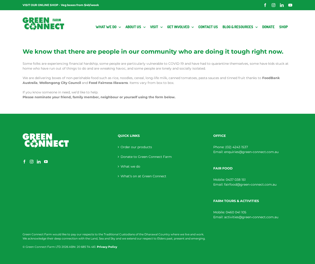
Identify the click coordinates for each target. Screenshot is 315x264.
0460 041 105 (236, 212)
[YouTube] (46, 161)
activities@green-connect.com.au (251, 217)
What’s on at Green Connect (143, 176)
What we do (130, 166)
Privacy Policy (107, 247)
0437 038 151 (236, 180)
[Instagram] (31, 161)
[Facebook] (24, 161)
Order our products (136, 147)
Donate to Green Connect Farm (146, 157)
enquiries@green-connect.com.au (251, 152)
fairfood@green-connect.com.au (250, 184)
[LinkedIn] (39, 161)
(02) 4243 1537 (236, 147)
